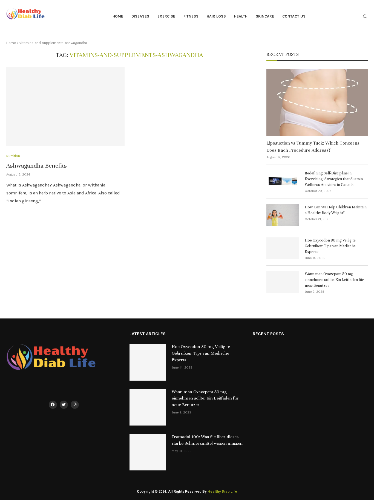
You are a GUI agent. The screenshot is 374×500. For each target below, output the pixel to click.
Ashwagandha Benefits (36, 165)
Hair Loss (216, 16)
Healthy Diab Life (222, 491)
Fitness (190, 16)
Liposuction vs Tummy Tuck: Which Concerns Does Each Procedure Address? (312, 146)
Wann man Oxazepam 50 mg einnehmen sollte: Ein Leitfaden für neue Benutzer (334, 280)
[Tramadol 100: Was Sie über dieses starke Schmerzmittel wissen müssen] (148, 452)
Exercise (166, 16)
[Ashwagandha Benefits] (65, 106)
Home (118, 16)
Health (241, 16)
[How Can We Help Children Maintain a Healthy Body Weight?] (282, 215)
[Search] (365, 17)
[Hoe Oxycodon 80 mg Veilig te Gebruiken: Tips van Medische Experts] (282, 248)
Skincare (265, 16)
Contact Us (294, 16)
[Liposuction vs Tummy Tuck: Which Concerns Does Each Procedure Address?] (317, 103)
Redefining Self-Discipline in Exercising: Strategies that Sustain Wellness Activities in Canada (334, 179)
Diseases (140, 16)
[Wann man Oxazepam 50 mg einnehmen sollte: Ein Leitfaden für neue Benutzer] (282, 282)
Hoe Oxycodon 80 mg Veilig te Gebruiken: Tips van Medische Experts (330, 246)
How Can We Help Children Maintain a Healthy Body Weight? (336, 210)
